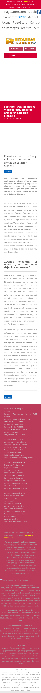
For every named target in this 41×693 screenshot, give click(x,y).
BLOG (12, 119)
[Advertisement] (20, 81)
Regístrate (16, 49)
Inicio (6, 119)
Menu (12, 56)
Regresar (8, 171)
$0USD (32, 49)
